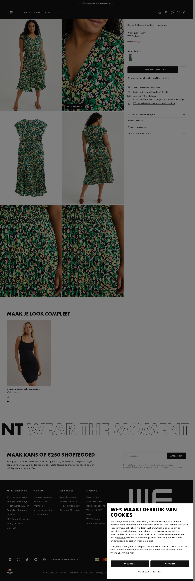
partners (120, 537)
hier (132, 552)
